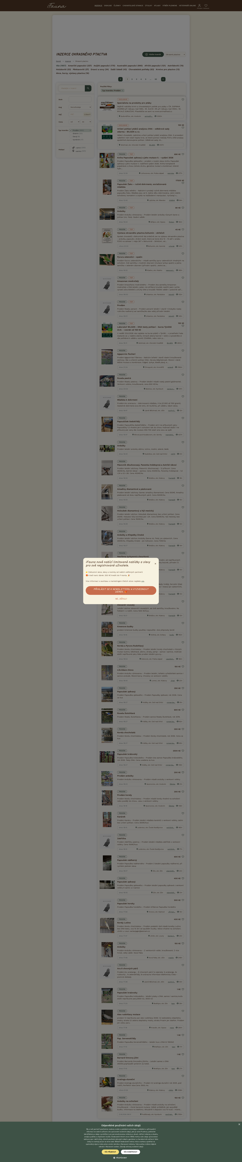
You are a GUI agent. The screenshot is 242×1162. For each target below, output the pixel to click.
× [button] (239, 1124)
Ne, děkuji (121, 599)
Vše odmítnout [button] (130, 1152)
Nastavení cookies (112, 1147)
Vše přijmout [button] (110, 1152)
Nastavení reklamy (128, 1144)
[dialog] (121, 1142)
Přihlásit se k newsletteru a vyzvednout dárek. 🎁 (121, 590)
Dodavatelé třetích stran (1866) (122, 1137)
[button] (121, 1157)
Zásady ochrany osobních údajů (131, 1147)
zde (142, 581)
